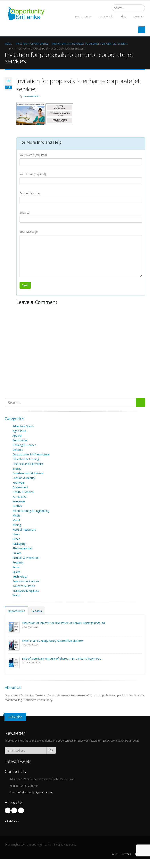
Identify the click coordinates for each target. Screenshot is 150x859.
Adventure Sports (23, 426)
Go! (51, 750)
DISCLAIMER (12, 820)
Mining (16, 525)
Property (17, 562)
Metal (16, 520)
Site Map (138, 16)
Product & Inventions (25, 558)
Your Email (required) (33, 174)
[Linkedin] (21, 810)
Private (16, 553)
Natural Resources (24, 529)
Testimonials (105, 16)
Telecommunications (25, 581)
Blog (123, 16)
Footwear (18, 482)
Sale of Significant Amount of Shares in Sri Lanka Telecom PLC (61, 658)
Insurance (18, 501)
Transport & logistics (25, 590)
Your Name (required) (33, 155)
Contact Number (30, 193)
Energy (16, 468)
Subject (24, 212)
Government (20, 487)
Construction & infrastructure (30, 454)
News (16, 534)
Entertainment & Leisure (27, 473)
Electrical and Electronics (28, 464)
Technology (19, 576)
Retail (16, 567)
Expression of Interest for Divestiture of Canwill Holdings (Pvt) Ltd (63, 623)
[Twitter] (14, 810)
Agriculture (19, 431)
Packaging (18, 543)
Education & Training (25, 459)
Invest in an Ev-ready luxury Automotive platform (53, 641)
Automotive (19, 440)
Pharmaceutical (22, 548)
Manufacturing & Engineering (30, 511)
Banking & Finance (24, 445)
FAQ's (114, 854)
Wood (16, 595)
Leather (17, 506)
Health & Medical (23, 492)
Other (16, 539)
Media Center (83, 16)
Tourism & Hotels (23, 586)
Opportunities (16, 611)
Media (16, 515)
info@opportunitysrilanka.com (35, 792)
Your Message (29, 231)
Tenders (36, 611)
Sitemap (126, 854)
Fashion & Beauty (23, 478)
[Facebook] (8, 810)
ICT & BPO (19, 496)
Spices (16, 572)
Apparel (17, 435)
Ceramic (17, 450)
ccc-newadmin (31, 96)
